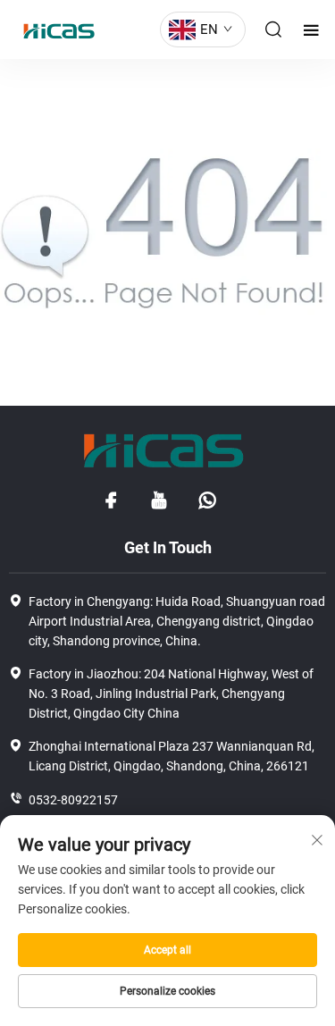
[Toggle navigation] (311, 30)
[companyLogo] (54, 29)
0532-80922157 (73, 800)
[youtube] (159, 500)
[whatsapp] (207, 500)
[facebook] (111, 500)
